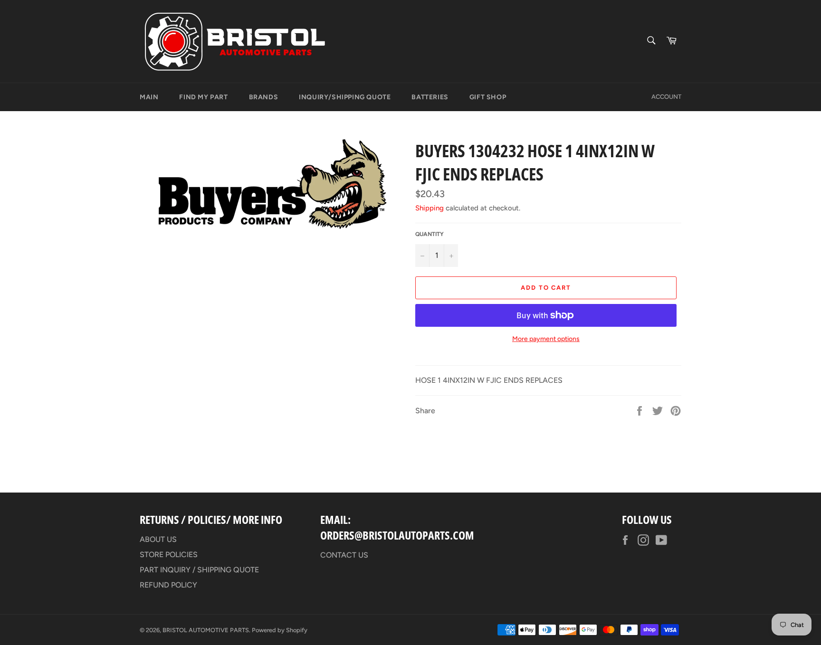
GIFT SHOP (487, 97)
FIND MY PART (203, 97)
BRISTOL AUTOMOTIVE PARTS (205, 630)
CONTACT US (344, 555)
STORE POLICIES (169, 554)
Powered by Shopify (279, 630)
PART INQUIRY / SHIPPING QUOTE (199, 569)
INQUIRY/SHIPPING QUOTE (345, 97)
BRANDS (263, 97)
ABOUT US (158, 539)
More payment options (546, 339)
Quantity (429, 234)
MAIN (149, 97)
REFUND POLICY (168, 584)
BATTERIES (429, 97)
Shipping (429, 208)
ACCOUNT (666, 96)
